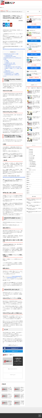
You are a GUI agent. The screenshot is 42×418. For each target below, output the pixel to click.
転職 (8, 20)
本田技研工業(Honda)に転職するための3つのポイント (34, 212)
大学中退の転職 (31, 158)
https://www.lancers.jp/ (11, 277)
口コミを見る (33, 24)
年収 (28, 178)
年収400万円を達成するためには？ (9, 64)
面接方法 (29, 174)
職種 (28, 180)
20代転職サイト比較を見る (34, 77)
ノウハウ (29, 186)
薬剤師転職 (31, 149)
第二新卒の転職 (31, 157)
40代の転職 (31, 154)
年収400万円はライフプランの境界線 (11, 73)
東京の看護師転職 (32, 161)
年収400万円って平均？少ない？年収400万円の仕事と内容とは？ (34, 209)
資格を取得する (8, 65)
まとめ (4, 76)
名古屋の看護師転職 (33, 164)
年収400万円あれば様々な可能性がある (12, 74)
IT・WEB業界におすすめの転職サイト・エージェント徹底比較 (34, 206)
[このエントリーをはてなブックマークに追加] (6, 24)
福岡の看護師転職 (32, 166)
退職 (28, 188)
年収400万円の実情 (8, 55)
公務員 (6, 60)
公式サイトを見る (34, 27)
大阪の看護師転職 (32, 163)
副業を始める (7, 70)
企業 (28, 190)
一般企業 (7, 61)
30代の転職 (31, 152)
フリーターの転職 (32, 155)
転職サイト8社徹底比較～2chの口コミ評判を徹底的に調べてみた (34, 200)
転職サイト (29, 168)
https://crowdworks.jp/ (16, 276)
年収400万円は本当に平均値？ (10, 56)
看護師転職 (31, 160)
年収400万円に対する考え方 (8, 72)
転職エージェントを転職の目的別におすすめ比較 (34, 203)
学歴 (28, 192)
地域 (28, 182)
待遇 (28, 176)
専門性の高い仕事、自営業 (10, 63)
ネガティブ (29, 184)
